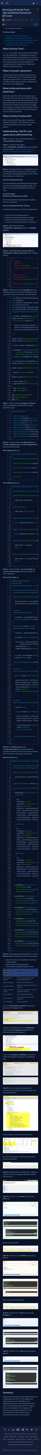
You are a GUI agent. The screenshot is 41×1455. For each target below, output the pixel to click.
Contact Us (14, 1434)
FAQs (4, 1439)
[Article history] (15, 20)
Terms (29, 1434)
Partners (6, 1436)
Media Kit (34, 1434)
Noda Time (6, 53)
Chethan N (9, 20)
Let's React (11, 1442)
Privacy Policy (22, 1434)
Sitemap (18, 1439)
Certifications (11, 1439)
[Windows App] (23, 1429)
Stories (24, 1439)
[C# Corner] (7, 3)
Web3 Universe (19, 1442)
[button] (37, 2)
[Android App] (27, 1429)
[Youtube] (18, 1429)
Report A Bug (33, 1436)
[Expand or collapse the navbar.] (2, 3)
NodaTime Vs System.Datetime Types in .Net (22, 40)
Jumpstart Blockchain (14, 1444)
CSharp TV (30, 1439)
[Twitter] (9, 1429)
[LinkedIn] (13, 1429)
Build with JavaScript (27, 1444)
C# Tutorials (12, 1436)
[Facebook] (5, 1429)
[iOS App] (31, 1429)
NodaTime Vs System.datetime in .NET (19, 38)
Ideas (27, 1436)
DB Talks (36, 1439)
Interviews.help (29, 1442)
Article (36, 24)
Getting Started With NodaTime (17, 36)
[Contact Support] (36, 1429)
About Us (7, 1434)
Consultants (21, 1436)
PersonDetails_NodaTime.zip (14, 28)
